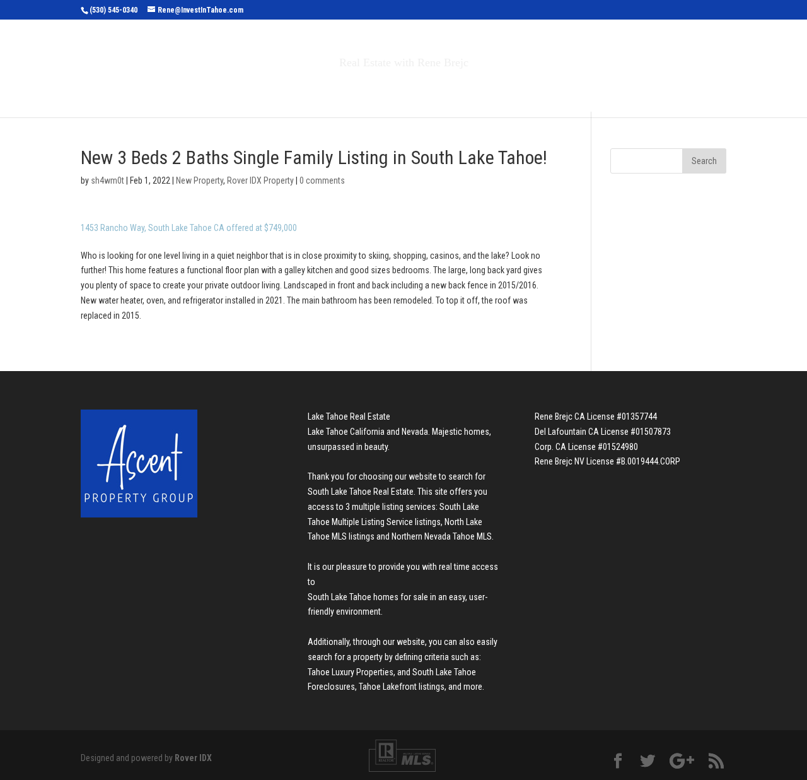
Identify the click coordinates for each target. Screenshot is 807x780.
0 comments (322, 180)
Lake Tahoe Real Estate (349, 416)
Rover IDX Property (260, 180)
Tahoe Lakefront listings (401, 687)
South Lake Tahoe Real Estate (361, 492)
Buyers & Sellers (410, 89)
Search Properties (291, 89)
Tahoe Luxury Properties (350, 672)
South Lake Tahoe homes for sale (368, 597)
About (497, 89)
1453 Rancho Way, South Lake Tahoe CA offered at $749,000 (189, 228)
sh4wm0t (107, 180)
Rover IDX (193, 758)
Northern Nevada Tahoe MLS (442, 536)
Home (213, 89)
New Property (199, 180)
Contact (560, 89)
